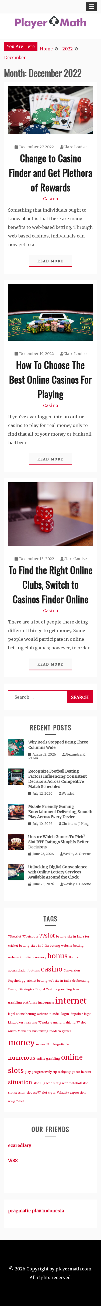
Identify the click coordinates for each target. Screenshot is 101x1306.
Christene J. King (75, 824)
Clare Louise (74, 146)
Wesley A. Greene (77, 854)
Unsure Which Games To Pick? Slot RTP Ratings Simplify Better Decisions (58, 841)
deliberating (81, 981)
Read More (50, 261)
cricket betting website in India (48, 981)
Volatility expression (71, 1092)
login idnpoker (72, 1014)
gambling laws (68, 989)
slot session (16, 1092)
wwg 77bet (16, 1101)
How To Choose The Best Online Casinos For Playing (50, 379)
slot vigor (49, 1092)
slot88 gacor (42, 1083)
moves (41, 1044)
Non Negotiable (58, 1044)
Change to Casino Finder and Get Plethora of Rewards (50, 172)
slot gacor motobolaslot (70, 1083)
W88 (13, 1160)
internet (71, 1001)
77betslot (14, 936)
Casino (50, 198)
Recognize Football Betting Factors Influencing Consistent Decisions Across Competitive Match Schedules (57, 779)
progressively (42, 1072)
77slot (47, 935)
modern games (60, 1031)
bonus (57, 956)
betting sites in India (34, 945)
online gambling (48, 1058)
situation (20, 1082)
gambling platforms (22, 1002)
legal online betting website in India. (34, 1014)
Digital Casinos (46, 989)
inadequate (46, 1002)
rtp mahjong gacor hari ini (72, 1072)
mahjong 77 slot (74, 1022)
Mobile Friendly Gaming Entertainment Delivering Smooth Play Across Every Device (60, 811)
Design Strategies (21, 989)
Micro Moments (19, 1031)
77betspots (30, 936)
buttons (34, 970)
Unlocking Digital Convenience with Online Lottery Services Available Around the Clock (57, 872)
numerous (21, 1058)
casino (51, 969)
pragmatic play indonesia (36, 1210)
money (21, 1042)
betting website (61, 945)
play (28, 1072)
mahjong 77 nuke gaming (43, 1022)
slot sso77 (33, 1092)
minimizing (40, 1031)
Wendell (68, 793)
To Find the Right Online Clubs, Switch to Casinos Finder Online (51, 584)
